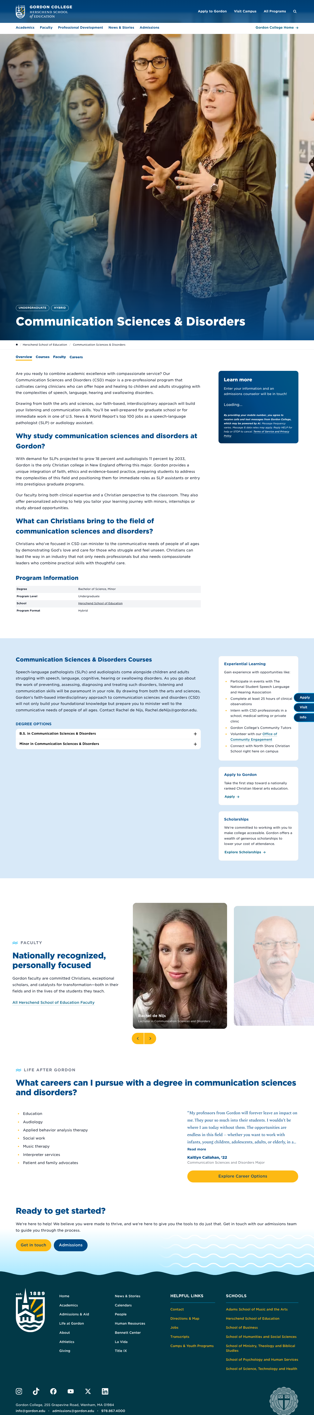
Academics (25, 27)
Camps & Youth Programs (192, 1346)
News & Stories (121, 27)
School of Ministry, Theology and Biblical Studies (260, 1348)
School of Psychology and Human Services (262, 1360)
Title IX (121, 1351)
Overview (24, 357)
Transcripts (179, 1337)
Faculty (46, 27)
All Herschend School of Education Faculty (53, 1003)
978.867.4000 (113, 1411)
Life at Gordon (71, 1323)
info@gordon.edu (30, 1411)
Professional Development (80, 27)
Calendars (123, 1305)
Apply (229, 797)
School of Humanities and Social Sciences (261, 1337)
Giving (64, 1351)
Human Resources (130, 1323)
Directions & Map (185, 1319)
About (64, 1333)
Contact (177, 1309)
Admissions (149, 27)
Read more (196, 1149)
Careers (76, 357)
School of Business (242, 1328)
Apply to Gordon (212, 11)
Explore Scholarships (242, 852)
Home (64, 1296)
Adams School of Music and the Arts (257, 1309)
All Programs (275, 11)
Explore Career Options (242, 1176)
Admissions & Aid (74, 1314)
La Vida (121, 1342)
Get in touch (33, 1245)
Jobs (174, 1328)
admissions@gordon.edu (73, 1411)
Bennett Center (128, 1333)
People (121, 1314)
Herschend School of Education (45, 344)
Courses (43, 357)
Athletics (67, 1342)
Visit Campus (245, 11)
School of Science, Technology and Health (261, 1369)
